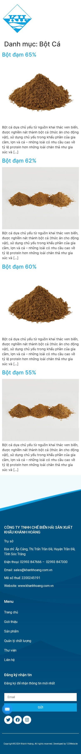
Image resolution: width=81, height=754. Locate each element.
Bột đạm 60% (19, 266)
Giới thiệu (10, 622)
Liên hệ (9, 660)
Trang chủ (11, 612)
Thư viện (10, 650)
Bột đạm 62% (19, 160)
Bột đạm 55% (19, 372)
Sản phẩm (11, 631)
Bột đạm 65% (19, 54)
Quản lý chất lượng (17, 641)
